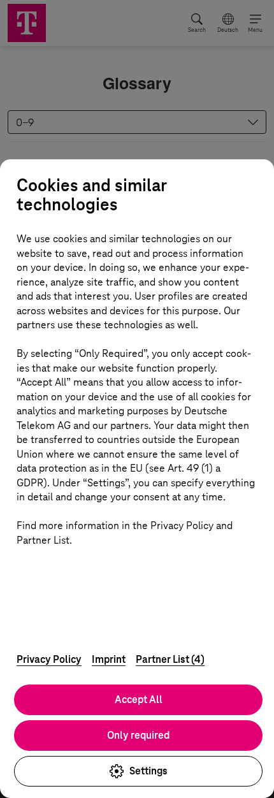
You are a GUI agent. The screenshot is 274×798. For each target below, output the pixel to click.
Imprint (109, 659)
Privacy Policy (49, 659)
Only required (138, 735)
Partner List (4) (170, 659)
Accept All (138, 699)
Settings (148, 771)
